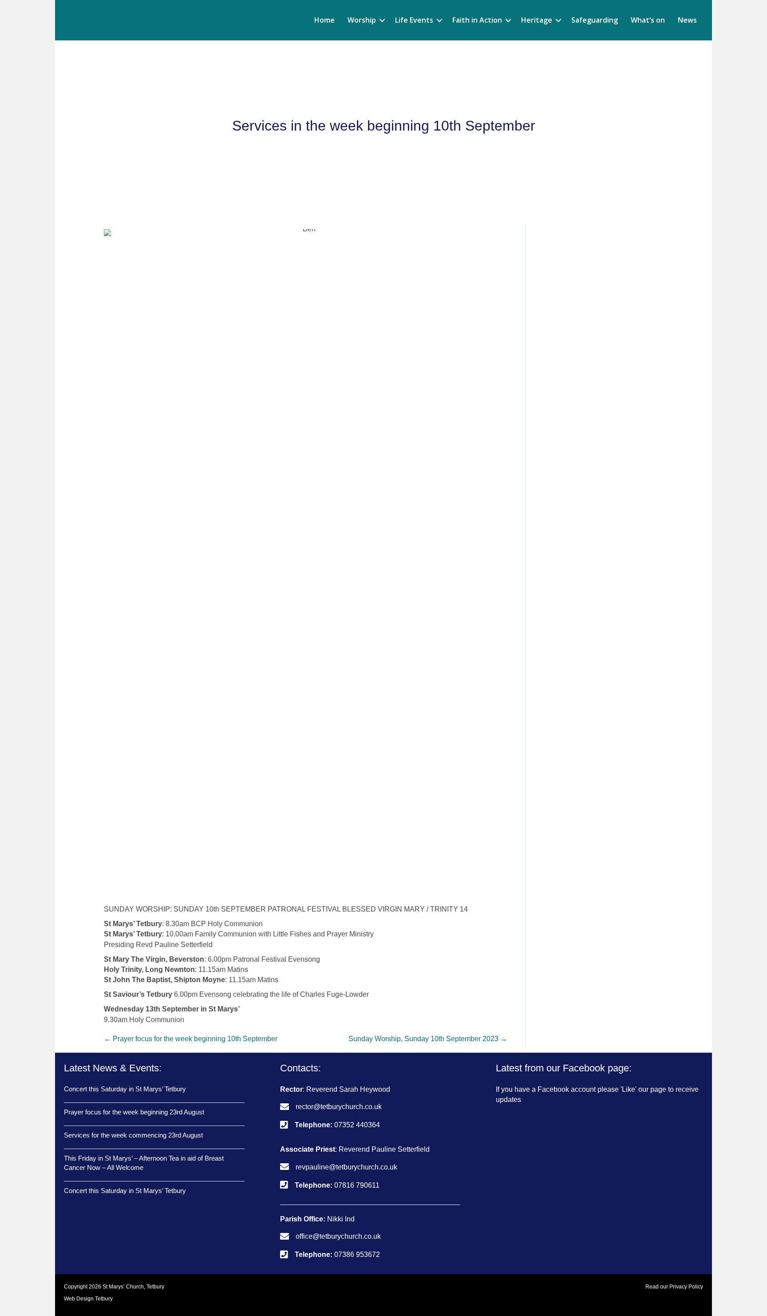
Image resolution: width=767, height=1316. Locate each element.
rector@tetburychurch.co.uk (339, 1106)
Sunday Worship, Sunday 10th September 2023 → (427, 1038)
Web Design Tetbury (88, 1299)
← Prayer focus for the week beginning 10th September (190, 1038)
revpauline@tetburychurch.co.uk (346, 1167)
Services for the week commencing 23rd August (133, 1135)
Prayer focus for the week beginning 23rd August (134, 1112)
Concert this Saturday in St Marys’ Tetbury (125, 1089)
